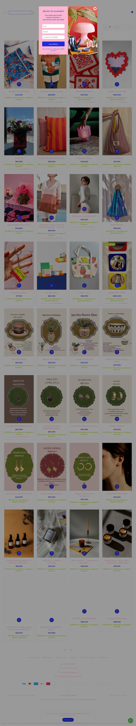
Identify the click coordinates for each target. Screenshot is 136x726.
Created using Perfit (53, 53)
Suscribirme (53, 44)
